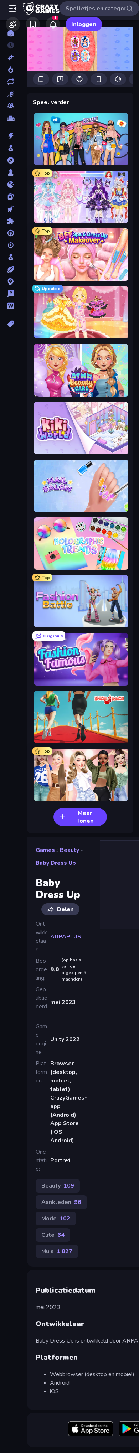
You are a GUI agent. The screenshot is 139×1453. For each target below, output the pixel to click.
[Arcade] (10, 148)
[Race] (10, 233)
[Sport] (10, 269)
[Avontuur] (10, 160)
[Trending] (10, 69)
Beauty (69, 850)
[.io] (10, 185)
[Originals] (10, 94)
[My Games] (33, 24)
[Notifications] (53, 24)
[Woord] (10, 306)
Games (45, 850)
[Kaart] (10, 197)
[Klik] (10, 209)
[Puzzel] (10, 221)
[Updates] (10, 82)
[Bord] (10, 172)
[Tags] (10, 324)
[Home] (10, 33)
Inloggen (83, 24)
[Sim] (10, 257)
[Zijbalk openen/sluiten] (12, 8)
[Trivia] (10, 294)
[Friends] (13, 24)
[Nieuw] (10, 57)
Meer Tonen (85, 817)
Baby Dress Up (56, 863)
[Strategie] (10, 281)
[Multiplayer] (10, 106)
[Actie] (10, 136)
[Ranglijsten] (10, 118)
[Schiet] (10, 245)
